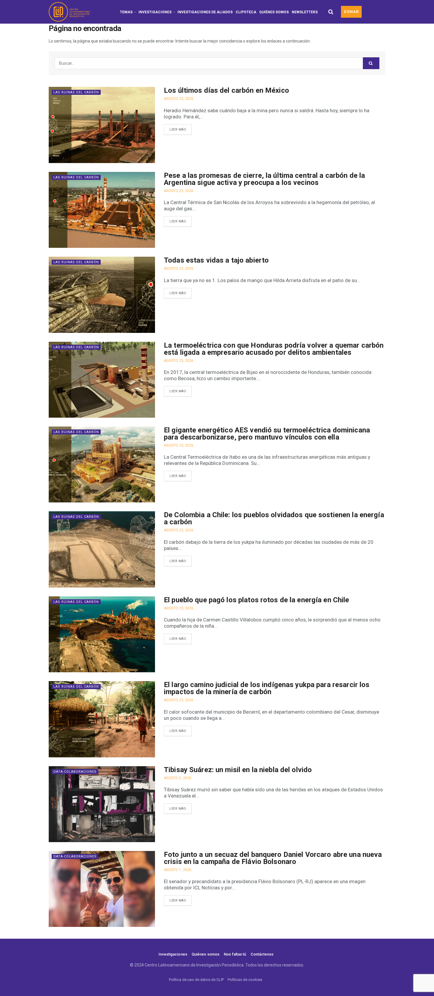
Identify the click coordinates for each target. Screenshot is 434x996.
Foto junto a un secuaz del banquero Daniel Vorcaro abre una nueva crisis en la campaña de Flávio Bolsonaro (273, 858)
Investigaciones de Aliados (205, 12)
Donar (351, 11)
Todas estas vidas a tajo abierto (216, 260)
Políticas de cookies (245, 979)
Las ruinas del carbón (76, 92)
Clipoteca (246, 12)
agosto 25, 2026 (178, 99)
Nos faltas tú (235, 954)
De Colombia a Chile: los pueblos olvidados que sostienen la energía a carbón (274, 518)
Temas (126, 12)
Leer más (177, 129)
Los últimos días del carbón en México (226, 90)
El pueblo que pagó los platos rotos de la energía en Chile (256, 600)
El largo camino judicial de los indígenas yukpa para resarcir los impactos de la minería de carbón (266, 688)
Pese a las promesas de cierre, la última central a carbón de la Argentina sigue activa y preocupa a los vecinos (264, 179)
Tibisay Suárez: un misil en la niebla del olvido (238, 770)
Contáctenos (262, 954)
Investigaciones (155, 12)
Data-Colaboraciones (75, 772)
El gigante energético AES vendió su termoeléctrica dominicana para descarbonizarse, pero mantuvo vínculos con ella (267, 433)
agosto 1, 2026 (177, 870)
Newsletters (305, 12)
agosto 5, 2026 (177, 778)
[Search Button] (330, 11)
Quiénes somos (274, 12)
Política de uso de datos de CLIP (196, 979)
